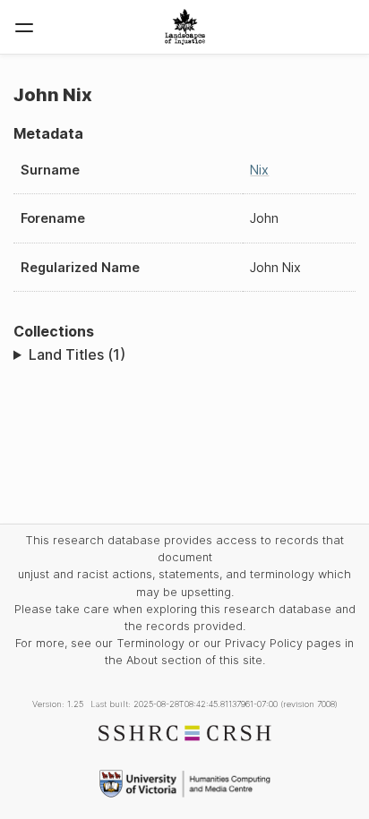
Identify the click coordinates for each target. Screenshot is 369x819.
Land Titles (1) (77, 354)
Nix (259, 169)
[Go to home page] (184, 27)
